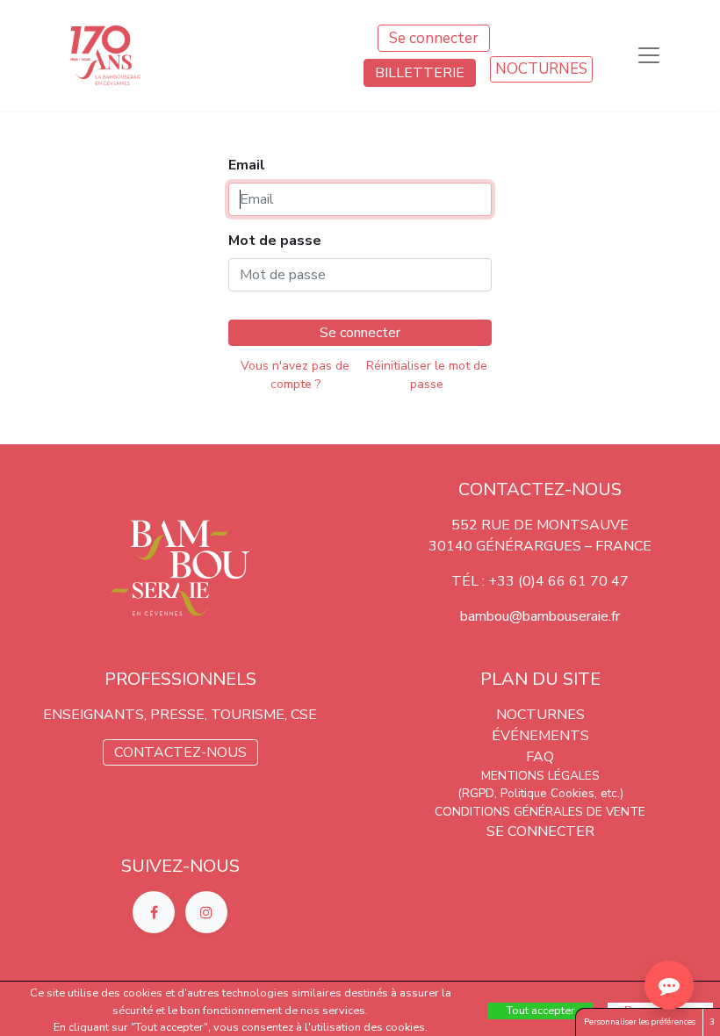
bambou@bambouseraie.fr (540, 616)
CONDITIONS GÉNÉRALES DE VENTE (540, 811)
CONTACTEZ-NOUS (180, 752)
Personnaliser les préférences (639, 1021)
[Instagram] (206, 911)
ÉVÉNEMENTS (540, 735)
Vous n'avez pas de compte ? (295, 374)
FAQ (540, 756)
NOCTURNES (541, 69)
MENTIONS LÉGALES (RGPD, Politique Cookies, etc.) (540, 784)
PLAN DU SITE (540, 679)
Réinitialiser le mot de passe (426, 374)
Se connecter (434, 38)
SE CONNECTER (540, 831)
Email (246, 165)
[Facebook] (155, 911)
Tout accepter (541, 1010)
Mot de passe (274, 240)
